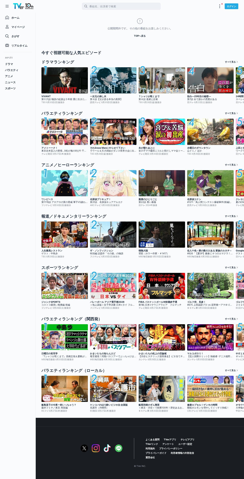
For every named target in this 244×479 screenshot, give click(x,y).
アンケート (168, 443)
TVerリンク (152, 443)
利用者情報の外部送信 (182, 452)
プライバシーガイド (156, 452)
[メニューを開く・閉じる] (220, 6)
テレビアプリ (188, 439)
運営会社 (150, 457)
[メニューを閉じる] (7, 6)
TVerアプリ (170, 439)
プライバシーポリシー (170, 448)
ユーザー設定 (185, 443)
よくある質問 (153, 439)
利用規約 (150, 448)
